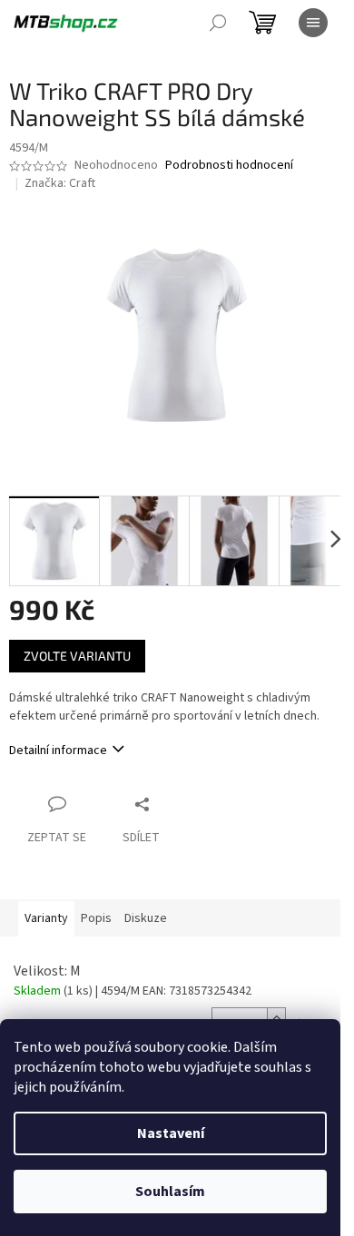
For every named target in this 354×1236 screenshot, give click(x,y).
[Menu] (313, 23)
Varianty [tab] (46, 918)
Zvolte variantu (77, 655)
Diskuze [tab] (145, 918)
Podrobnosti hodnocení (229, 165)
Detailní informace (58, 750)
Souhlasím (170, 1192)
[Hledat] (218, 23)
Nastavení (170, 1133)
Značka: (60, 183)
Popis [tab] (96, 918)
